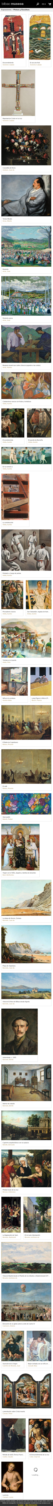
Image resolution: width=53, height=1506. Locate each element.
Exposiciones (6, 10)
